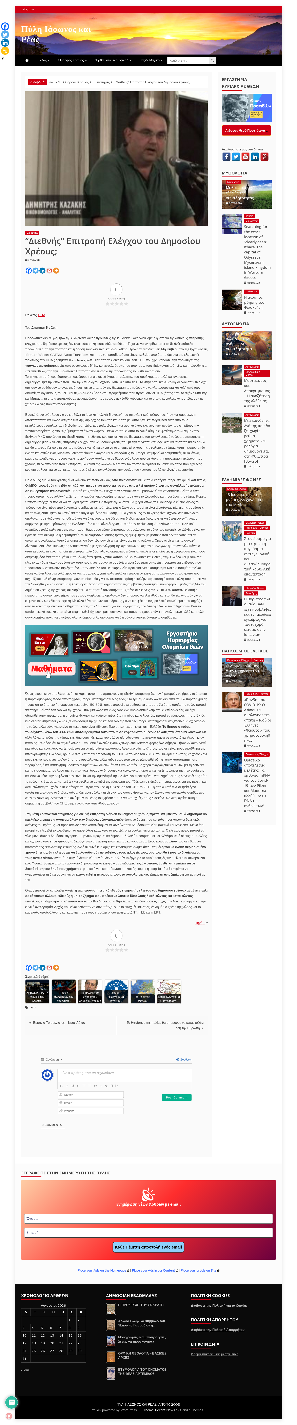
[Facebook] (29, 271)
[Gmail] (49, 271)
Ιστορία (249, 215)
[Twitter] (36, 271)
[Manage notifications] (9, 1416)
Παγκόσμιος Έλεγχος (256, 527)
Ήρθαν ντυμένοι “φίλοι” (112, 60)
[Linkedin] (42, 271)
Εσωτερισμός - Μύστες (253, 373)
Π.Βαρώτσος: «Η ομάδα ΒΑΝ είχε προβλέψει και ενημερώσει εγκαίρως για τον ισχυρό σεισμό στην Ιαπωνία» (258, 616)
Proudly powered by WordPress (114, 1410)
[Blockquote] (95, 1086)
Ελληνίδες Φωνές (241, 479)
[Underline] (73, 1086)
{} (112, 1085)
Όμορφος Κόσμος (71, 60)
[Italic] (67, 1086)
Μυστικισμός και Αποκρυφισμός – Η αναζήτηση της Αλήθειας (257, 390)
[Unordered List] (90, 1086)
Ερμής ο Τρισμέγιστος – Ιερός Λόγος (59, 1023)
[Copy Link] (5, 51)
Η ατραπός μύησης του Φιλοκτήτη (254, 302)
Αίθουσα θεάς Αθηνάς (242, 130)
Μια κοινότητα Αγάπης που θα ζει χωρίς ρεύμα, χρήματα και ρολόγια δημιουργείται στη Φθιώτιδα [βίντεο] (257, 441)
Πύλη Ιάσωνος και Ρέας (56, 33)
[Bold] (61, 1086)
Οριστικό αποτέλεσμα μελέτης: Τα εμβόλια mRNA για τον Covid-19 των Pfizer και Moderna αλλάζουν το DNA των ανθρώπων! (257, 783)
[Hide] (2, 58)
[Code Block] (101, 1086)
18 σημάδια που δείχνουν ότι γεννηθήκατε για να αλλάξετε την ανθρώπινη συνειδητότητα (243, 336)
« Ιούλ (25, 1370)
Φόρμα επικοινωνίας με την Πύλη (214, 1354)
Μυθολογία (234, 173)
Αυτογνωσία (235, 324)
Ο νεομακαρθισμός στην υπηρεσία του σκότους (242, 670)
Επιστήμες (32, 232)
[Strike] (78, 1086)
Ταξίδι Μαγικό (150, 60)
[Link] (107, 1086)
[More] (56, 271)
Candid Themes (191, 1410)
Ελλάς (42, 60)
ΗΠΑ (41, 315)
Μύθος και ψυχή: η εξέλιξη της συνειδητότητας (242, 192)
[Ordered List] (84, 1086)
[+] (117, 1085)
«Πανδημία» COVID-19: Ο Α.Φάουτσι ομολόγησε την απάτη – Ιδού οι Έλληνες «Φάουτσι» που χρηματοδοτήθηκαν (257, 720)
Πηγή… (200, 923)
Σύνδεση (186, 1059)
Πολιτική (250, 533)
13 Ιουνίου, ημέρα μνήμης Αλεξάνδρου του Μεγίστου (243, 499)
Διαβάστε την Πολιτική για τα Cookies (219, 1305)
